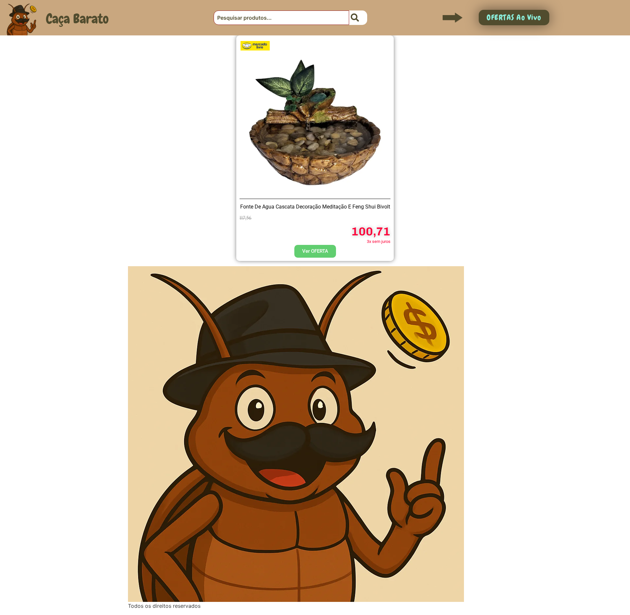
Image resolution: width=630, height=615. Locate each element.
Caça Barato (77, 18)
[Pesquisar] (358, 17)
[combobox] (281, 17)
